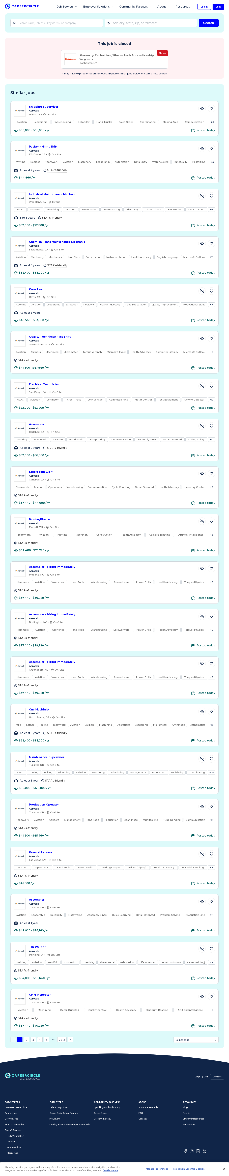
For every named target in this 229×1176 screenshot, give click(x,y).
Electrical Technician (44, 384)
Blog (185, 1107)
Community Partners (133, 6)
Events (186, 1113)
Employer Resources (193, 1118)
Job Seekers (65, 6)
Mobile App (12, 1153)
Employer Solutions (96, 6)
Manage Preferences (157, 1168)
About (161, 6)
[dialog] (114, 1169)
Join (206, 1076)
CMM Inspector (40, 994)
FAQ (140, 1113)
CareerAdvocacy (102, 1118)
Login (198, 1076)
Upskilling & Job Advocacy (107, 1107)
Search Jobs (11, 1113)
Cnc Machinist (39, 709)
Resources (183, 6)
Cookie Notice (110, 1170)
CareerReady (100, 1113)
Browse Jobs (11, 1118)
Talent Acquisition (58, 1107)
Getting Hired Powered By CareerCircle (69, 1124)
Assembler (36, 424)
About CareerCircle (148, 1107)
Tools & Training (13, 1130)
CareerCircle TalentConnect (63, 1113)
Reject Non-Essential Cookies (189, 1168)
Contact (217, 1076)
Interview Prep (14, 1147)
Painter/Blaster (39, 519)
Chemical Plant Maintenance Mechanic (57, 241)
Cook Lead (36, 289)
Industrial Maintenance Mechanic (53, 194)
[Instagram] (191, 1152)
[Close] (224, 1169)
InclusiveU (54, 1118)
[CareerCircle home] (22, 7)
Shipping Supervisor (43, 106)
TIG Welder (37, 947)
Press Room (189, 1124)
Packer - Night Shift (43, 146)
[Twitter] (204, 1152)
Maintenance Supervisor (46, 757)
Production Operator (44, 804)
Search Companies (14, 1124)
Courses (11, 1141)
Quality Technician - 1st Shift (50, 336)
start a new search (155, 73)
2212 (62, 1039)
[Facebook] (185, 1152)
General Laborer (40, 852)
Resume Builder (15, 1136)
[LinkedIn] (198, 1152)
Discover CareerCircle (16, 1107)
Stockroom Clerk (41, 471)
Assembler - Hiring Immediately (52, 566)
